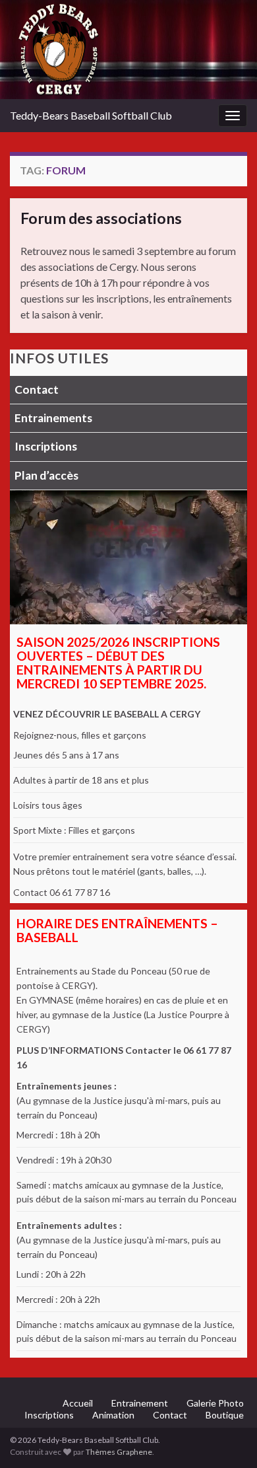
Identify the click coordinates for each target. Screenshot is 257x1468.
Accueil (78, 1403)
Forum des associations (101, 218)
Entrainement (139, 1403)
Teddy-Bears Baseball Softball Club (91, 115)
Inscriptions (45, 446)
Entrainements (53, 418)
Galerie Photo (215, 1403)
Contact (36, 389)
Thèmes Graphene (119, 1452)
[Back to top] (227, 1438)
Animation (113, 1414)
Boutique (225, 1414)
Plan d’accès (46, 475)
